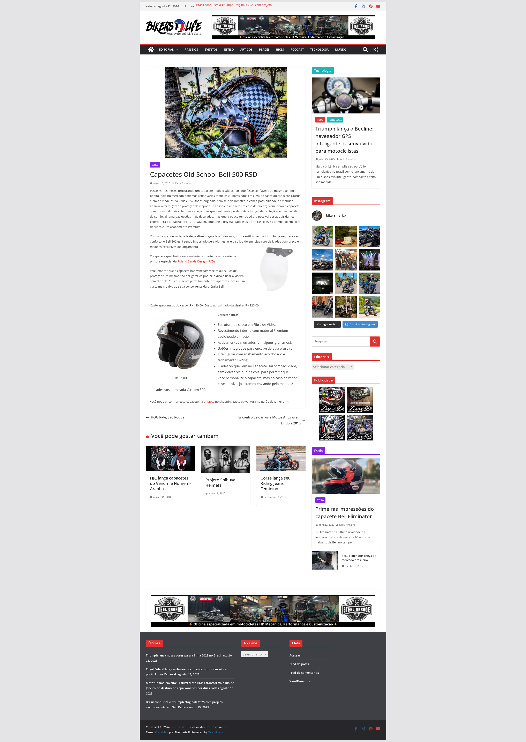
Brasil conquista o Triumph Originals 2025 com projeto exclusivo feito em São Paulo (234, 8)
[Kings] (345, 283)
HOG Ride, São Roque (167, 417)
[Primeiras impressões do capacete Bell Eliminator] (346, 476)
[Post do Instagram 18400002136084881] (345, 236)
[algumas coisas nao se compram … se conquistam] (369, 236)
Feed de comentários (304, 673)
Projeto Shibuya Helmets (220, 482)
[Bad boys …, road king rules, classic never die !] (369, 283)
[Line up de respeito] (322, 259)
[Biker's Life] (151, 49)
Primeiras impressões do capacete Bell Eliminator (344, 512)
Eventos (211, 49)
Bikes (280, 49)
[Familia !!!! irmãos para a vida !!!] (345, 259)
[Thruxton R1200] (369, 307)
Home (320, 119)
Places (264, 49)
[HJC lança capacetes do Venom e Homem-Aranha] (170, 448)
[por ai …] (322, 307)
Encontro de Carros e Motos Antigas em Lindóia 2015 (269, 420)
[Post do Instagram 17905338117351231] (345, 307)
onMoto (209, 401)
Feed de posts (299, 664)
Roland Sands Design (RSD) (196, 261)
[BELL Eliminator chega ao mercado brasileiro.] (325, 561)
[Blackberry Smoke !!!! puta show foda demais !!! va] (369, 259)
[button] (176, 49)
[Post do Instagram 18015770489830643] (322, 283)
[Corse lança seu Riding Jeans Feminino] (281, 448)
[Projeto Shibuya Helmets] (225, 448)
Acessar (295, 655)
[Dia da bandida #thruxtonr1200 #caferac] (322, 236)
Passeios (191, 49)
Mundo (340, 49)
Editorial (166, 49)
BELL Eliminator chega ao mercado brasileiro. (359, 558)
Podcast (297, 49)
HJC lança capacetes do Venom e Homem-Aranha (170, 483)
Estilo (229, 49)
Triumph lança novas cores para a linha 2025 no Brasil (183, 655)
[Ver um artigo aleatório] (375, 49)
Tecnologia (319, 49)
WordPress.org (300, 681)
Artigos (246, 49)
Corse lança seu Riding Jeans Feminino (276, 483)
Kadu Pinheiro (183, 183)
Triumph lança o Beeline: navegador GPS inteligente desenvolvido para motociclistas (344, 139)
